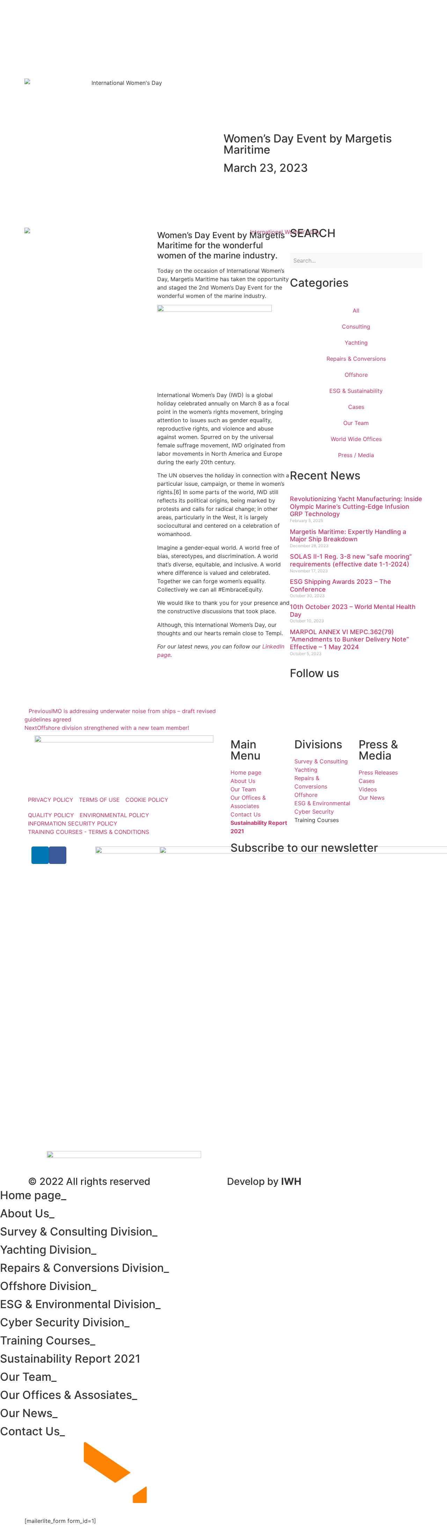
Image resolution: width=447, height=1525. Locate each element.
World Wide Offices (356, 438)
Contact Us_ (32, 1431)
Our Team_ (28, 1377)
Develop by (264, 1181)
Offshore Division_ (48, 1286)
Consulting (356, 326)
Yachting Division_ (48, 1249)
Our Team (356, 422)
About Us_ (27, 1213)
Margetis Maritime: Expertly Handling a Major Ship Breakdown (348, 535)
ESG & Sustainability (356, 390)
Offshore (356, 374)
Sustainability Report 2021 (71, 1358)
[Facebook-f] (57, 855)
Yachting (356, 342)
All (356, 310)
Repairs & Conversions (356, 358)
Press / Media (356, 455)
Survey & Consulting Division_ (78, 1231)
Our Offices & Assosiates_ (68, 1395)
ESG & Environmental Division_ (80, 1304)
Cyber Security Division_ (65, 1322)
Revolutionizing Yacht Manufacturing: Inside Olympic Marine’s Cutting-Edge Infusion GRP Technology (356, 506)
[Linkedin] (40, 855)
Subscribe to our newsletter (304, 848)
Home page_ (33, 1195)
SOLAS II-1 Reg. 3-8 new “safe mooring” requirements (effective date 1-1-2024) (351, 560)
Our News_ (29, 1413)
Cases (356, 406)
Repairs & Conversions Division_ (84, 1268)
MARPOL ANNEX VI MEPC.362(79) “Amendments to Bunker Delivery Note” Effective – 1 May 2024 (349, 639)
